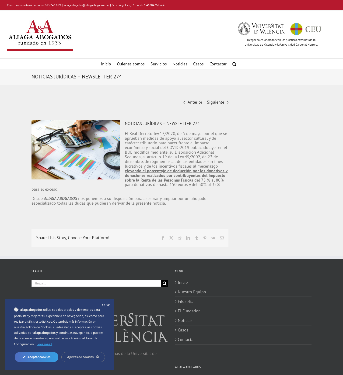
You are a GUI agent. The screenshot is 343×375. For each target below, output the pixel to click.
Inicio (183, 282)
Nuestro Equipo (192, 292)
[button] (234, 64)
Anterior (195, 102)
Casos (183, 330)
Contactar (186, 339)
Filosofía (185, 301)
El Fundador (189, 311)
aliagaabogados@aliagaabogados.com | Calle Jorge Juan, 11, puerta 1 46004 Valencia (114, 5)
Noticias (185, 320)
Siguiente (215, 102)
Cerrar (106, 305)
